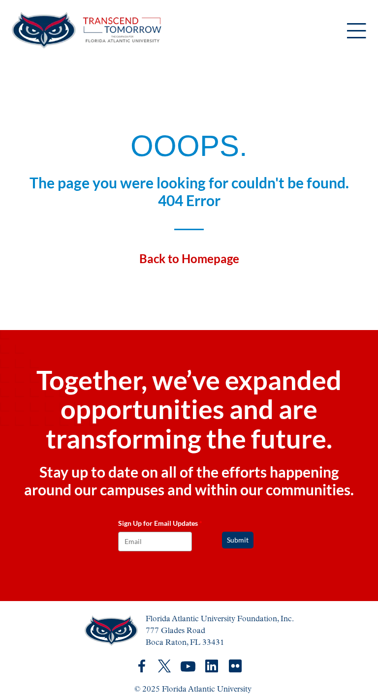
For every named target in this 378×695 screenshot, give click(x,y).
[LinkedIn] (211, 666)
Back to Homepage (189, 258)
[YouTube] (188, 666)
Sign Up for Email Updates (160, 523)
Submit (238, 540)
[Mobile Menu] (356, 32)
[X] (164, 666)
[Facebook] (141, 666)
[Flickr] (235, 666)
